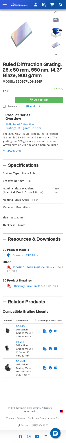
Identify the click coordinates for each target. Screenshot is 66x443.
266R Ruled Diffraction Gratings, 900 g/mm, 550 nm (23, 126)
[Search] (60, 4)
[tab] (33, 144)
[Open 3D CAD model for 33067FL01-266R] (56, 32)
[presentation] (33, 221)
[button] (55, 433)
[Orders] (44, 4)
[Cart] (52, 4)
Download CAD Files (25, 255)
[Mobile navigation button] (4, 4)
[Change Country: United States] (61, 411)
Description (22, 320)
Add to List (37, 106)
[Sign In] (35, 4)
